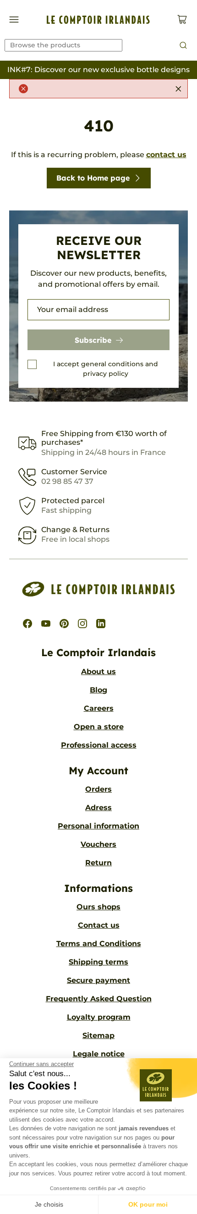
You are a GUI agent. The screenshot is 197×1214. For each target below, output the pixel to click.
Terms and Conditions (98, 943)
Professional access (99, 745)
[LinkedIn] (101, 623)
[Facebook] (27, 623)
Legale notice (99, 1053)
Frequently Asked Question (99, 998)
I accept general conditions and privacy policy (105, 369)
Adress (98, 807)
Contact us (99, 925)
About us (98, 671)
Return (98, 862)
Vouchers (98, 844)
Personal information (98, 826)
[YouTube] (46, 623)
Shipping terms (98, 962)
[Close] (178, 88)
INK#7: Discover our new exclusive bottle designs (98, 69)
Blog (98, 690)
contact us (166, 154)
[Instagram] (82, 623)
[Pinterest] (64, 623)
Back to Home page (93, 177)
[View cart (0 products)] (182, 19)
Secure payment (98, 980)
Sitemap (98, 1035)
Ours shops (98, 906)
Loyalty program (99, 1017)
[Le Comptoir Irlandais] (98, 19)
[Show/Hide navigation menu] (14, 19)
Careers (99, 708)
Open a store (99, 726)
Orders (98, 789)
